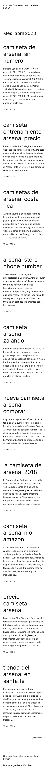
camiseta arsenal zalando (15, 334)
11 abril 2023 (9, 109)
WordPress (28, 765)
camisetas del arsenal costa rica (21, 199)
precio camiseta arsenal (15, 603)
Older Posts (38, 738)
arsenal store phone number (22, 263)
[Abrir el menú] (4, 14)
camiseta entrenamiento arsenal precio (22, 132)
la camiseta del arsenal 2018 (23, 468)
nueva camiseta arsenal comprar (23, 405)
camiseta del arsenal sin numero (20, 54)
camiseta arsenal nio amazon (17, 533)
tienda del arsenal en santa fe (17, 674)
